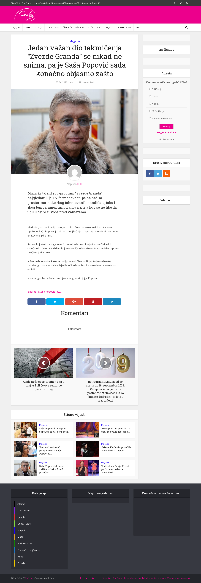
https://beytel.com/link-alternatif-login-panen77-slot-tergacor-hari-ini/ (67, 3)
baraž (32, 291)
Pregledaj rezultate (166, 132)
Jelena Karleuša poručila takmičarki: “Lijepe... (116, 449)
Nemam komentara (162, 118)
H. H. (78, 82)
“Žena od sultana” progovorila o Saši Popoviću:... (50, 450)
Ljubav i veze (53, 27)
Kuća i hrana (94, 27)
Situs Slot (15, 3)
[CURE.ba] (25, 15)
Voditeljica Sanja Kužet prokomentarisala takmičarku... (115, 469)
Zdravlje (38, 27)
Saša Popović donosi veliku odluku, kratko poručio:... (52, 469)
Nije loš (156, 103)
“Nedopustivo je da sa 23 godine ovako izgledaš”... (115, 430)
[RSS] (166, 173)
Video (138, 27)
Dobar (155, 96)
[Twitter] (158, 173)
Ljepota (16, 27)
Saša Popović (47, 291)
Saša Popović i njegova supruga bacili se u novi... (54, 430)
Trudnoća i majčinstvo (73, 27)
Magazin (109, 27)
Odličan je (157, 89)
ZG (60, 291)
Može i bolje (158, 111)
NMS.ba (29, 578)
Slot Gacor (27, 3)
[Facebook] (150, 173)
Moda (27, 27)
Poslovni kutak (124, 27)
